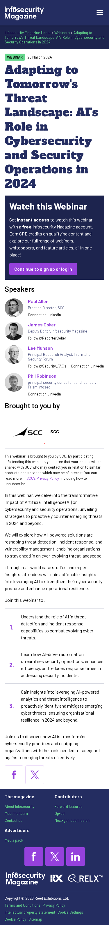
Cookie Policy (15, 919)
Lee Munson (40, 348)
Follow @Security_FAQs (47, 366)
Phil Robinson (42, 376)
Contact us (13, 820)
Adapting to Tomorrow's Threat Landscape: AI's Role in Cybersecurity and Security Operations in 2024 (54, 37)
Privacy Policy (54, 905)
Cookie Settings (70, 912)
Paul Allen (38, 301)
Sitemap (35, 919)
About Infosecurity (19, 806)
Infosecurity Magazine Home (28, 32)
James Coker (42, 324)
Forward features (69, 806)
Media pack (14, 840)
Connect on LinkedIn (44, 314)
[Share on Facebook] (14, 775)
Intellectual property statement (30, 912)
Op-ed (60, 813)
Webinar (15, 57)
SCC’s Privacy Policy (42, 478)
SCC (54, 431)
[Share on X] (35, 775)
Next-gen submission (72, 820)
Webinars (62, 32)
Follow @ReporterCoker (47, 338)
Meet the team (16, 813)
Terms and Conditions (22, 905)
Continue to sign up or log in (43, 269)
